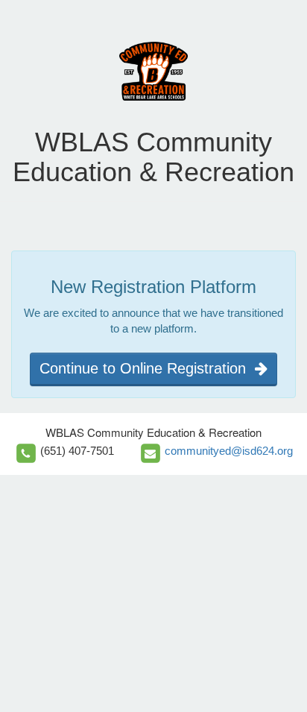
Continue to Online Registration (147, 368)
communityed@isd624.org (229, 450)
